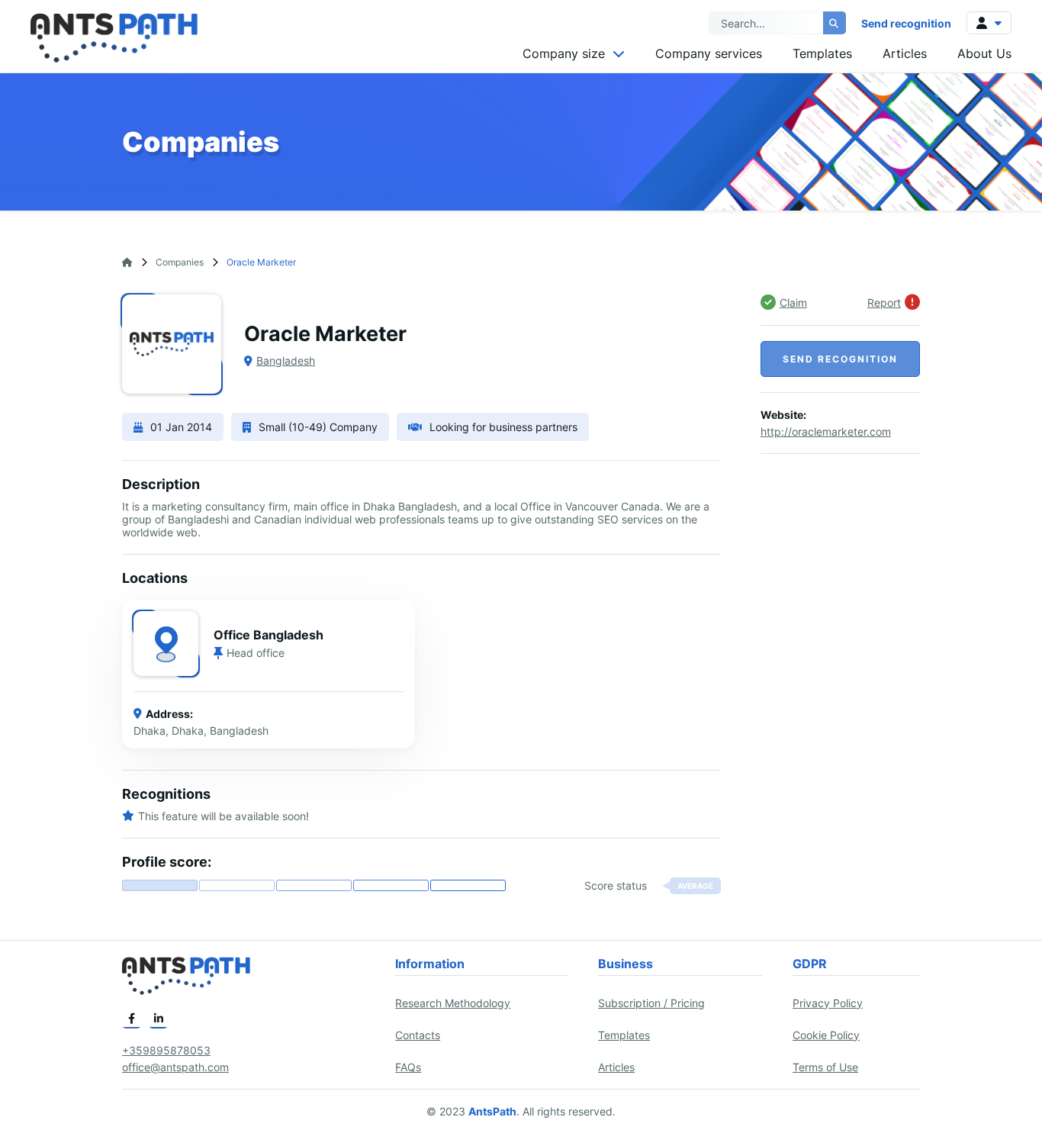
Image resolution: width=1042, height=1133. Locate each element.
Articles (905, 53)
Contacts (417, 1034)
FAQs (408, 1067)
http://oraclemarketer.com (826, 431)
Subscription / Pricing (651, 1002)
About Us (984, 53)
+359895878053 (166, 1050)
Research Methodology (452, 1002)
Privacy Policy (828, 1002)
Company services (708, 53)
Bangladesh (285, 360)
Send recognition (906, 23)
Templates (822, 53)
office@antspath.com (175, 1067)
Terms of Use (825, 1067)
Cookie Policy (826, 1034)
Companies (180, 262)
